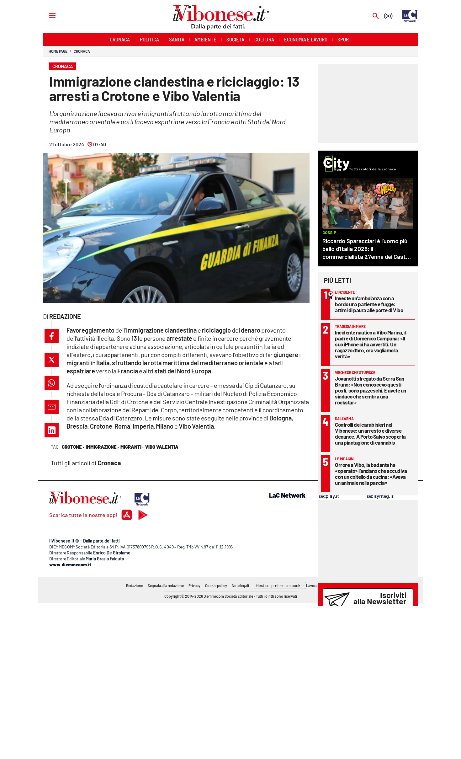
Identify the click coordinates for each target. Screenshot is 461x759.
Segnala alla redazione (166, 585)
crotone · (73, 447)
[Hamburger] (46, 15)
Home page (58, 51)
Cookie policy (216, 585)
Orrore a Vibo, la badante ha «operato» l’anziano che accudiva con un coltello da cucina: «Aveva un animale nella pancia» (371, 474)
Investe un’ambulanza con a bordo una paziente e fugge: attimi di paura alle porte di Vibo (369, 304)
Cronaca (82, 51)
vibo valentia (161, 447)
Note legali (240, 585)
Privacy (194, 585)
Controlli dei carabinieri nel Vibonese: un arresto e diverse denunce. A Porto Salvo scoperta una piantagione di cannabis (370, 433)
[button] (52, 336)
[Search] (376, 16)
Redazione (134, 585)
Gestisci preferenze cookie (280, 585)
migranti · (132, 447)
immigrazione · (102, 447)
